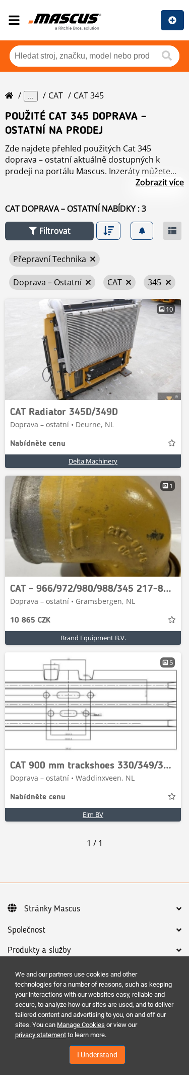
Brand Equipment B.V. (93, 637)
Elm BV (93, 814)
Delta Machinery (93, 461)
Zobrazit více (160, 182)
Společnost (26, 930)
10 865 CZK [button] (30, 621)
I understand (97, 1055)
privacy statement (40, 1035)
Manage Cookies (81, 1025)
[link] (93, 349)
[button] (49, 231)
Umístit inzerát (172, 20)
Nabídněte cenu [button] (38, 444)
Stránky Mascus (52, 908)
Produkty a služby (39, 950)
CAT (55, 95)
